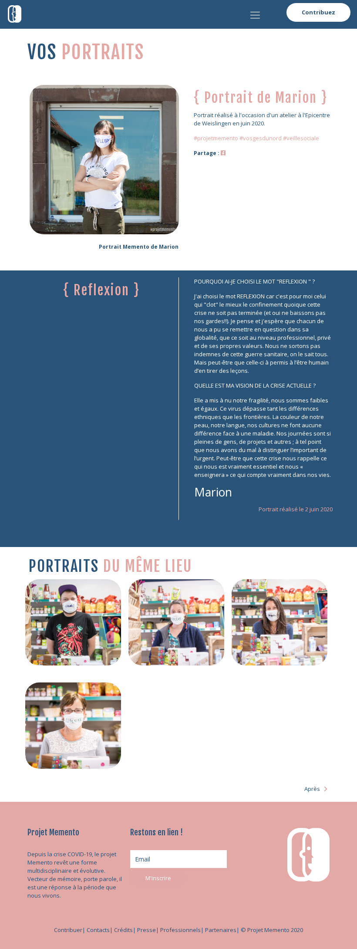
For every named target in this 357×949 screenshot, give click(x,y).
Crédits (123, 930)
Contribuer (68, 930)
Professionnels (180, 930)
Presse (146, 930)
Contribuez (318, 12)
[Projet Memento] (14, 13)
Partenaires (220, 930)
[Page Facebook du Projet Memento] (223, 153)
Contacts (98, 930)
